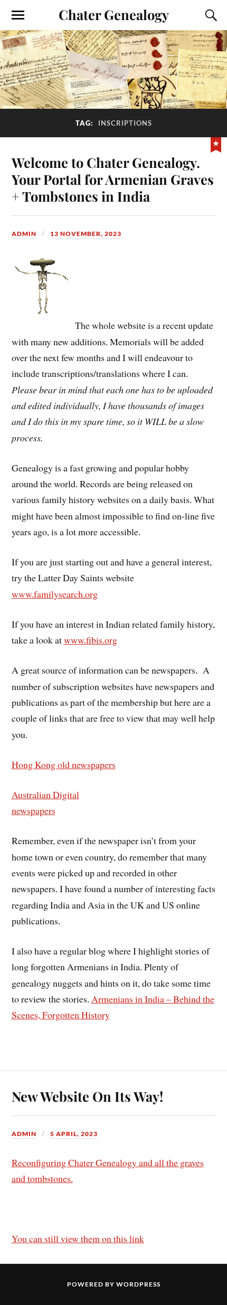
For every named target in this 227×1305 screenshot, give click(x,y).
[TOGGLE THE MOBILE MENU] (18, 15)
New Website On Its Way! (87, 1096)
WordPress (138, 1284)
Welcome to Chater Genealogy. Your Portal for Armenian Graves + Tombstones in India (113, 179)
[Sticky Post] (216, 143)
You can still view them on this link (78, 1238)
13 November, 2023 (85, 234)
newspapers (33, 810)
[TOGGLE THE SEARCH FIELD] (209, 15)
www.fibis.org (90, 639)
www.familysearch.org (55, 594)
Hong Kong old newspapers (64, 764)
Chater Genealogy (114, 14)
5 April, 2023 (74, 1134)
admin (24, 234)
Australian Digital (45, 794)
